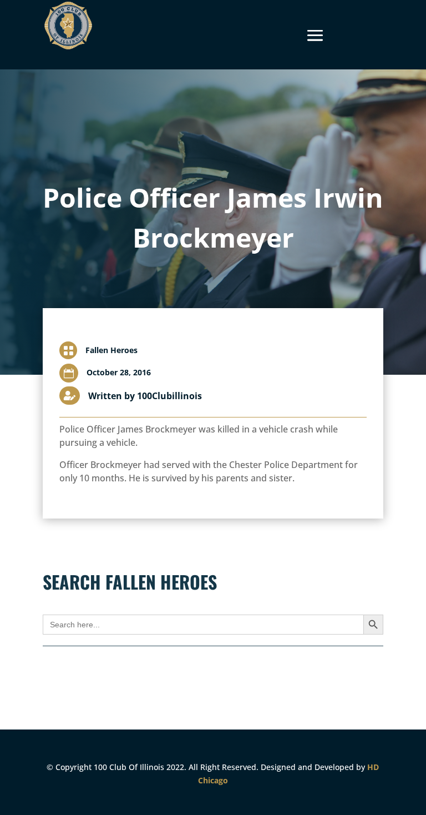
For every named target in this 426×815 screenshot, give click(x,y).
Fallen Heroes (111, 350)
